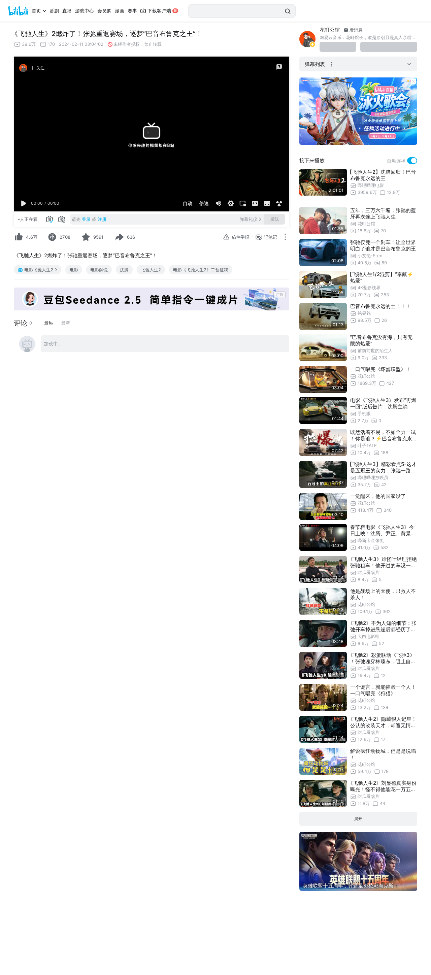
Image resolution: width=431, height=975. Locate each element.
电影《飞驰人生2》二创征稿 (200, 269)
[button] (24, 203)
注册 (102, 219)
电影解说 (99, 269)
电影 (73, 269)
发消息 (355, 30)
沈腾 (124, 269)
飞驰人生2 (151, 269)
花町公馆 (330, 30)
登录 (86, 219)
